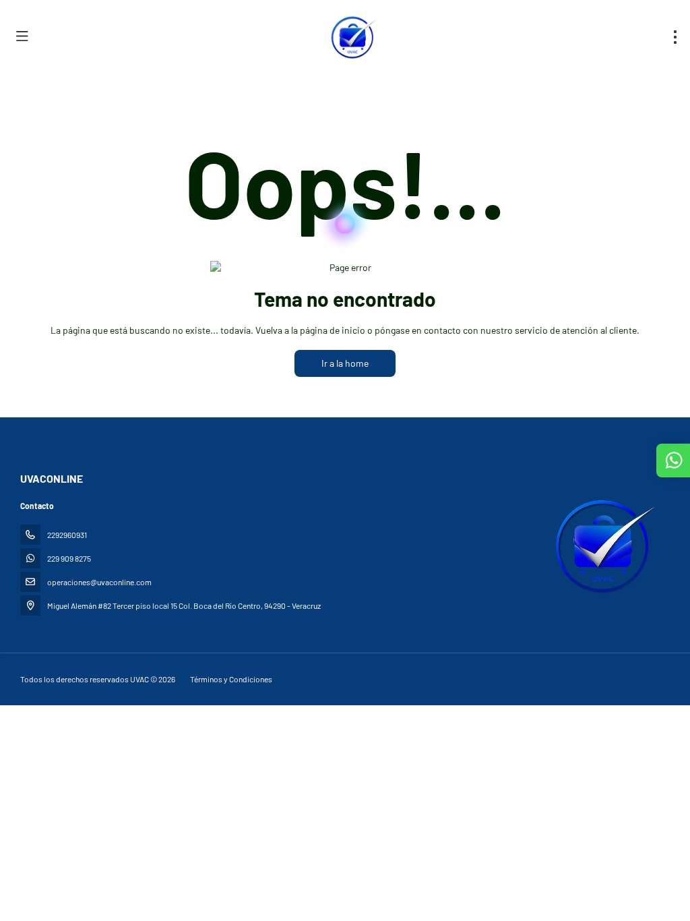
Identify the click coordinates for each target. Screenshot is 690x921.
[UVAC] (601, 545)
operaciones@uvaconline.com (99, 582)
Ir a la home (345, 363)
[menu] (675, 37)
